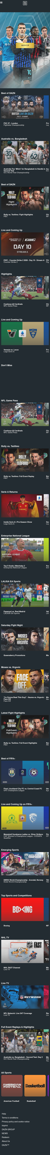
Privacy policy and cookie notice (15, 1121)
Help (4, 1113)
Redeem (5, 1137)
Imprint (5, 1125)
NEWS (5, 1133)
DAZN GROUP (8, 1129)
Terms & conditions (10, 1117)
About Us (6, 1141)
